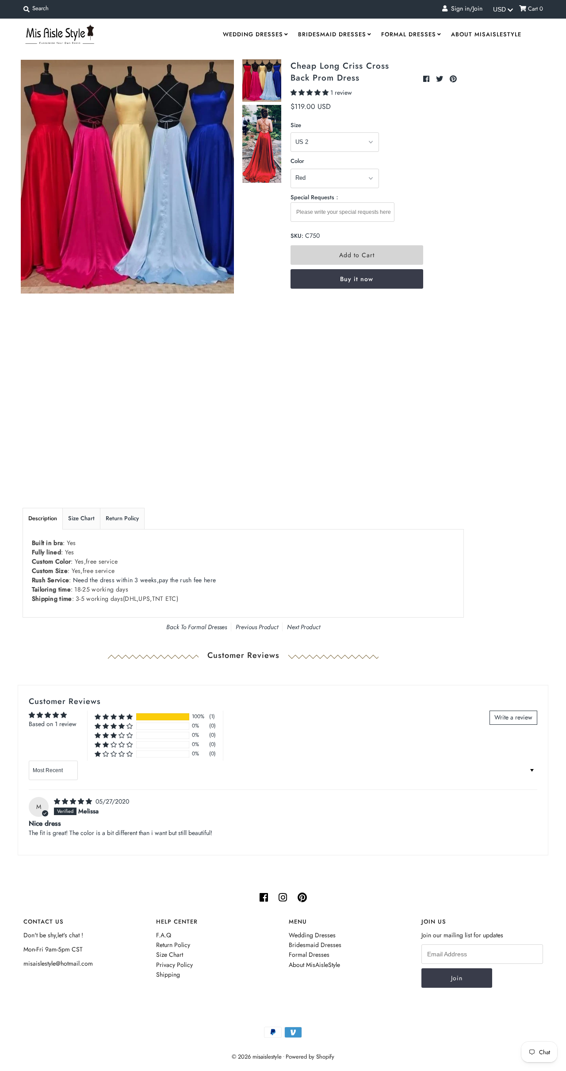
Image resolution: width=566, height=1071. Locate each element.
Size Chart (81, 518)
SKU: (297, 236)
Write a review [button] (513, 717)
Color (297, 161)
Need (144, 580)
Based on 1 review (52, 723)
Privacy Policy (174, 964)
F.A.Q (163, 935)
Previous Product (257, 626)
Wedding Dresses (253, 34)
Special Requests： (315, 197)
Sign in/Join (464, 8)
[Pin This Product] (453, 79)
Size (296, 125)
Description (42, 518)
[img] (74, 801)
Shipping (168, 974)
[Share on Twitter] (440, 79)
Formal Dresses (408, 34)
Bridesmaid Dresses (332, 34)
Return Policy (122, 518)
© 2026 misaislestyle (257, 1056)
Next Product (303, 626)
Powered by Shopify (310, 1056)
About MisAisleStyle (486, 34)
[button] (310, 92)
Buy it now (356, 279)
